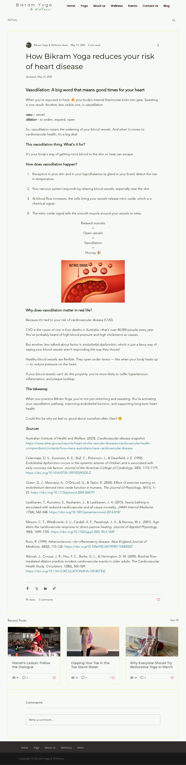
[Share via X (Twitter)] (36, 588)
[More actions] (158, 45)
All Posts (12, 19)
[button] (84, 5)
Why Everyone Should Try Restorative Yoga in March (151, 665)
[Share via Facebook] (27, 588)
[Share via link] (54, 588)
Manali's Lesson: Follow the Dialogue (31, 665)
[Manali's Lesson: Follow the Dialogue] (34, 641)
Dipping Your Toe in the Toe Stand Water (90, 665)
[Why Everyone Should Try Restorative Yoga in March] (152, 641)
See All (174, 620)
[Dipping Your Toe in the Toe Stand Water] (93, 641)
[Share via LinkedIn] (45, 588)
